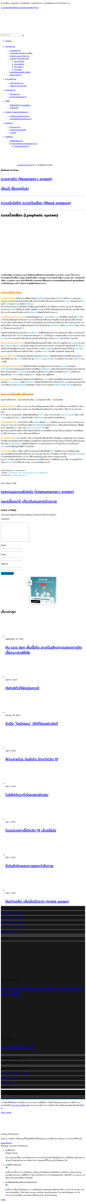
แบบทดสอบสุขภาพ (21, 146)
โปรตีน (7, 304)
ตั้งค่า (3, 1112)
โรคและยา (9, 123)
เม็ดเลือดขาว (32, 312)
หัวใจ (77, 317)
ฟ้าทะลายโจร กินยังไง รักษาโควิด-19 (31, 759)
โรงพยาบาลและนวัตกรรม (19, 116)
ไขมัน (39, 309)
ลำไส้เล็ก (12, 309)
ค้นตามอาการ (15, 127)
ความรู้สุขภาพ (15, 50)
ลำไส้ (43, 428)
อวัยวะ (43, 317)
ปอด (70, 338)
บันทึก (3, 1199)
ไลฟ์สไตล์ (9, 136)
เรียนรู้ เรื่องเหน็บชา (15, 188)
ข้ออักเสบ (40, 418)
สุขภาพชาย (18, 67)
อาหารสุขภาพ (10, 79)
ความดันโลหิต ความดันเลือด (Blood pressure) (36, 203)
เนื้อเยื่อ (8, 369)
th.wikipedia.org (42, 473)
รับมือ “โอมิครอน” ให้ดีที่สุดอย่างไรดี (31, 723)
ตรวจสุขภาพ (10, 90)
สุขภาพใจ (18, 69)
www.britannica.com (15, 473)
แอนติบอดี (22, 385)
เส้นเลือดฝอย (41, 298)
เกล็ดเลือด (70, 385)
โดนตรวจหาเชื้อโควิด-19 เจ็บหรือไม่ (30, 830)
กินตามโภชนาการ (16, 83)
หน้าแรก (8, 41)
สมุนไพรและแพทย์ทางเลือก (20, 72)
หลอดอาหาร (38, 359)
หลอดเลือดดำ (54, 325)
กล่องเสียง (50, 359)
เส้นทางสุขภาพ (16, 75)
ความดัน (4, 338)
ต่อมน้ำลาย (30, 428)
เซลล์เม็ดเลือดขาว (15, 444)
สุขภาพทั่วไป (19, 61)
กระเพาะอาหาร (13, 382)
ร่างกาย (56, 317)
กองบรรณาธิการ (23, 165)
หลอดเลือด (64, 366)
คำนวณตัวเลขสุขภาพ (18, 97)
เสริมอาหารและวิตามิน (18, 86)
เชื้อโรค (68, 372)
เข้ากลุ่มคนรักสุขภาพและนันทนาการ (23, 143)
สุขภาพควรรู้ (10, 46)
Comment (6, 519)
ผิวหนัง (52, 451)
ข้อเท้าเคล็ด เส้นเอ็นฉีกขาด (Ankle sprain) (37, 901)
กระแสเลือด (79, 349)
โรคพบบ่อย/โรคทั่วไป (18, 130)
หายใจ (58, 338)
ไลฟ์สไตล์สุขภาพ (16, 141)
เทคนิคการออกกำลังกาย (19, 56)
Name (4, 545)
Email (4, 554)
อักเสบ (78, 359)
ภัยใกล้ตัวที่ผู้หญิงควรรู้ (22, 688)
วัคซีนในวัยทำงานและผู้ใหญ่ (20, 105)
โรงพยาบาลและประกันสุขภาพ (16, 112)
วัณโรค (63, 415)
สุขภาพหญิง (19, 64)
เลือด (82, 301)
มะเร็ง (20, 418)
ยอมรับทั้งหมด (6, 1143)
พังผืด (38, 459)
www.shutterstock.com (20, 475)
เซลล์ (62, 298)
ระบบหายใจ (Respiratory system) (26, 178)
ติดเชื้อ (65, 359)
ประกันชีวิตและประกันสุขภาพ (20, 119)
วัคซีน (7, 101)
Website (4, 564)
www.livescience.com (29, 473)
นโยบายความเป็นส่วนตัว (20, 1105)
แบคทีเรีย (48, 349)
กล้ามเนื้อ (43, 336)
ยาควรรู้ (13, 132)
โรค (2, 418)
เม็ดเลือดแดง (28, 304)
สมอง (38, 428)
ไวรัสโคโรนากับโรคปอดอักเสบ (26, 794)
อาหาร (19, 359)
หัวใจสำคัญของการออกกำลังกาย (29, 865)
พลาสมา (66, 301)
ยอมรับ (8, 1112)
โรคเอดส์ (70, 415)
